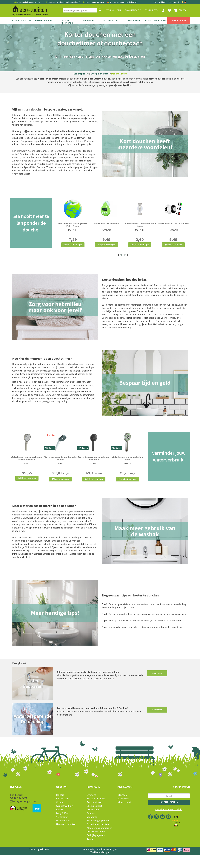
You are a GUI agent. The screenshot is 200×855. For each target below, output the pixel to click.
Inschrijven (168, 802)
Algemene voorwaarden (99, 827)
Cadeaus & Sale (178, 20)
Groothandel (93, 809)
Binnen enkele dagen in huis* (29, 2)
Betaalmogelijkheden (98, 820)
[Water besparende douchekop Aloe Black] (93, 442)
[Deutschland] (185, 2)
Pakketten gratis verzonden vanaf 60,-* (64, 2)
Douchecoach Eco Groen (106, 223)
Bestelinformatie (96, 798)
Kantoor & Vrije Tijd (156, 20)
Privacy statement (97, 831)
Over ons (91, 794)
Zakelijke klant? (160, 2)
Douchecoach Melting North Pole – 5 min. (72, 225)
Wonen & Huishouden (66, 21)
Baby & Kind (134, 20)
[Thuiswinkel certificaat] (18, 808)
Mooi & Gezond (111, 20)
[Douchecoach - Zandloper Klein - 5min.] (139, 209)
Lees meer (157, 673)
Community (151, 10)
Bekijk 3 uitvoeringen (27, 478)
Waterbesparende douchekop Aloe (127, 458)
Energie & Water (44, 20)
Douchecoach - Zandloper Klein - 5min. (140, 225)
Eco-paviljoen (113, 10)
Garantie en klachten (98, 824)
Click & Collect (94, 805)
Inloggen (122, 794)
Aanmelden (123, 798)
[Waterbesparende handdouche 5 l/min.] (60, 442)
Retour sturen (94, 802)
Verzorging (62, 816)
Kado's (59, 809)
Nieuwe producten (66, 824)
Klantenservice (175, 2)
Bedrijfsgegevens (96, 835)
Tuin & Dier (89, 20)
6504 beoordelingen (100, 852)
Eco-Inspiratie (133, 10)
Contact (91, 813)
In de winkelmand (174, 244)
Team (90, 838)
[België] (183, 2)
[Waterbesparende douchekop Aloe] (127, 442)
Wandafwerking (64, 805)
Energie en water (99, 73)
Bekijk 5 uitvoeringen (73, 244)
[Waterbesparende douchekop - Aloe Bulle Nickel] (26, 442)
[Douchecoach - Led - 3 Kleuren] (173, 209)
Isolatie (60, 794)
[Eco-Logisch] (29, 9)
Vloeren (60, 802)
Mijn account (124, 802)
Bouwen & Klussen (21, 20)
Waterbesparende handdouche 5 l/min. (60, 458)
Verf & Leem (62, 798)
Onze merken (63, 820)
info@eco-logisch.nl (24, 801)
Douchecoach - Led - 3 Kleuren (173, 223)
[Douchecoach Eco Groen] (106, 209)
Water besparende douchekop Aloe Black (94, 458)
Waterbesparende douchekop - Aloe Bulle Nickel (27, 458)
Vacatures (92, 816)
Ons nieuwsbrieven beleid (168, 809)
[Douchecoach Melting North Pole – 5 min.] (72, 209)
